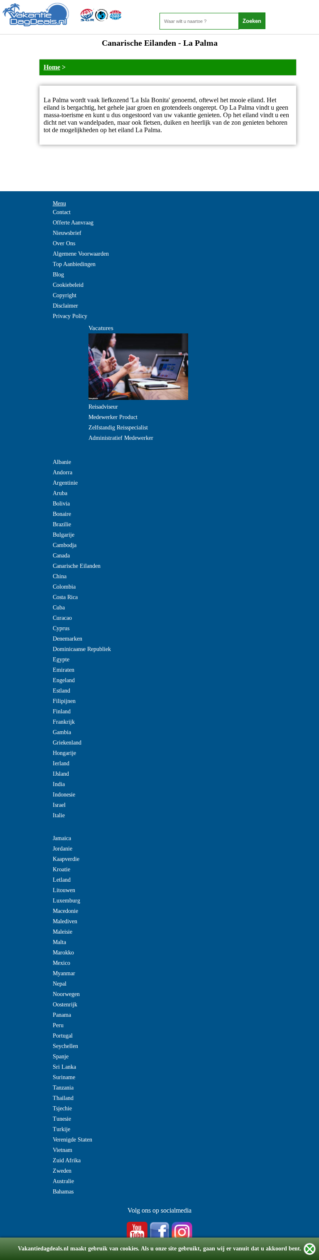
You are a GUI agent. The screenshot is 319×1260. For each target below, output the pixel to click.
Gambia (62, 732)
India (59, 784)
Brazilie (62, 524)
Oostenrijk (65, 1004)
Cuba (59, 607)
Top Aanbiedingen (74, 264)
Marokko (63, 952)
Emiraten (63, 670)
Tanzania (63, 1088)
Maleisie (62, 932)
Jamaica (62, 838)
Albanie (62, 462)
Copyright (64, 295)
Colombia (64, 587)
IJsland (61, 774)
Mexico (61, 963)
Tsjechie (62, 1108)
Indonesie (64, 795)
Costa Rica (65, 597)
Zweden (62, 1171)
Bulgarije (63, 535)
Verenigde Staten (72, 1140)
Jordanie (62, 849)
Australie (63, 1181)
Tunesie (62, 1119)
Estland (61, 691)
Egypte (61, 659)
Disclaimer (65, 306)
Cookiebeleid (68, 285)
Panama (62, 1015)
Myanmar (64, 973)
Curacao (62, 618)
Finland (62, 711)
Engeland (64, 680)
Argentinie (65, 483)
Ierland (61, 763)
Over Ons (64, 243)
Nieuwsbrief (67, 233)
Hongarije (64, 753)
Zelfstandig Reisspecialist (118, 427)
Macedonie (65, 911)
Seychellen (65, 1046)
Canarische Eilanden (77, 566)
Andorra (62, 472)
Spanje (61, 1056)
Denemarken (67, 639)
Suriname (64, 1077)
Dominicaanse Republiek (82, 649)
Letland (62, 880)
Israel (59, 805)
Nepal (59, 984)
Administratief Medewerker (120, 438)
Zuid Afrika (67, 1160)
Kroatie (61, 869)
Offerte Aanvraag (73, 222)
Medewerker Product (112, 417)
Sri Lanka (64, 1067)
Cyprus (61, 628)
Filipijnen (64, 701)
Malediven (65, 921)
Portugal (63, 1036)
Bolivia (61, 504)
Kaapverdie (66, 859)
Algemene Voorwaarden (81, 254)
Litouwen (64, 890)
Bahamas (63, 1191)
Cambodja (64, 545)
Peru (58, 1025)
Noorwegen (66, 994)
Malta (59, 942)
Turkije (61, 1129)
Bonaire (62, 514)
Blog (58, 274)
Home (52, 67)
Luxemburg (66, 901)
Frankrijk (64, 722)
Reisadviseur (103, 407)
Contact (62, 212)
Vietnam (62, 1150)
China (59, 576)
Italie (59, 815)
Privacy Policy (70, 316)
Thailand (63, 1098)
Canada (61, 555)
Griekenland (67, 743)
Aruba (60, 493)
